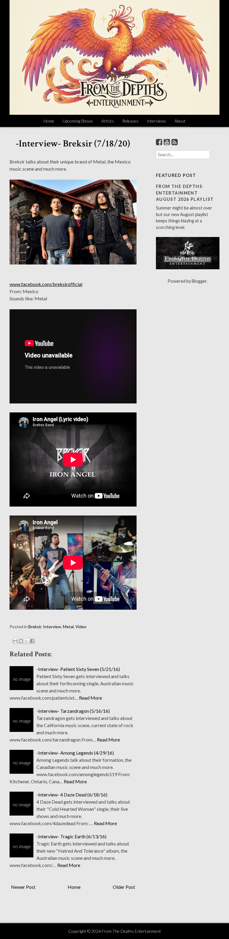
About (179, 120)
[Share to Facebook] (32, 641)
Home (49, 120)
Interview (52, 626)
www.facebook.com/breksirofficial (46, 284)
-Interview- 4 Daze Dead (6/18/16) (71, 794)
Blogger (199, 281)
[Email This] (15, 641)
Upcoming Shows (78, 120)
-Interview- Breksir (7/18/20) (73, 143)
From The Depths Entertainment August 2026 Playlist (185, 193)
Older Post (124, 887)
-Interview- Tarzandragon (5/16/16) (73, 711)
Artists (107, 120)
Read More (90, 698)
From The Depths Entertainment (131, 931)
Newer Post (23, 887)
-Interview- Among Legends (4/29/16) (75, 753)
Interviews (156, 120)
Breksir (34, 626)
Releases (130, 120)
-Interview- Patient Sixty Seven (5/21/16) (78, 669)
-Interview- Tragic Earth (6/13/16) (71, 836)
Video (80, 626)
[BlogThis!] (21, 641)
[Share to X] (27, 641)
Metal (68, 626)
